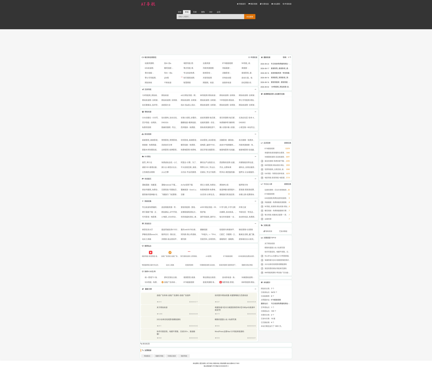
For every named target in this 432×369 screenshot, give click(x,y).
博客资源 (148, 112)
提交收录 (203, 363)
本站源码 (196, 363)
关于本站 (209, 363)
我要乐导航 (159, 356)
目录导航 (148, 89)
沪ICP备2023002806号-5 (220, 366)
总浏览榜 (267, 143)
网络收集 (148, 201)
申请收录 (254, 57)
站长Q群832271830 (233, 363)
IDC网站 (148, 157)
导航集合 (147, 356)
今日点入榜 (268, 184)
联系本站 (216, 363)
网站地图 (223, 363)
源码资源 (268, 231)
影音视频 (148, 134)
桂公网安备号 (208, 366)
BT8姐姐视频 (276, 300)
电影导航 (184, 356)
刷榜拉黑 (287, 143)
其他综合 (148, 224)
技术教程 (284, 231)
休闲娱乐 (148, 179)
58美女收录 (172, 356)
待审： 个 (287, 57)
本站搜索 (249, 17)
